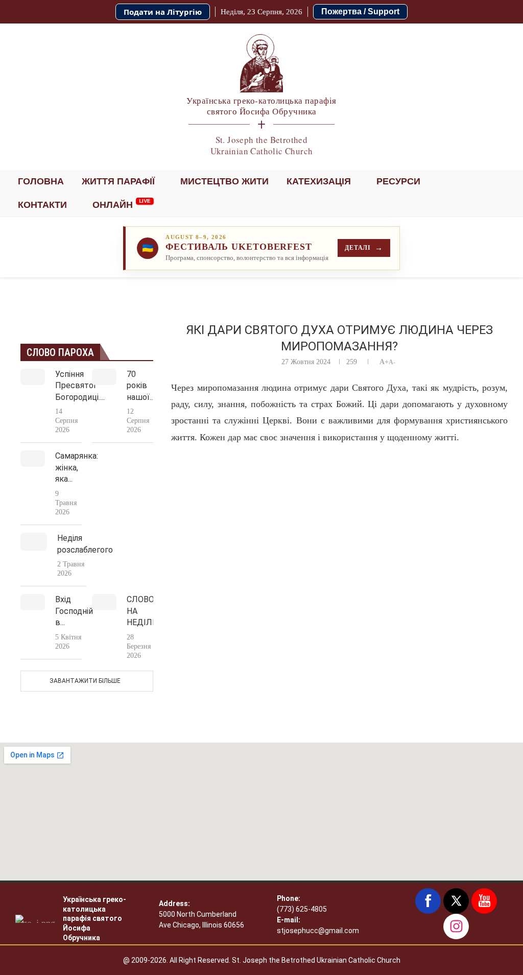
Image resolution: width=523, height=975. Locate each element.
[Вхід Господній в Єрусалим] (32, 602)
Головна (41, 181)
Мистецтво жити (224, 181)
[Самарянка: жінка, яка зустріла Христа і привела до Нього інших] (32, 458)
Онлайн (112, 205)
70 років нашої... (140, 385)
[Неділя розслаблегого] (33, 541)
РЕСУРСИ (398, 181)
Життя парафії (118, 181)
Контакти (42, 205)
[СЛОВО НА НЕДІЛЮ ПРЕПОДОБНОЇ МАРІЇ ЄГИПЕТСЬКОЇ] (104, 602)
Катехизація (319, 181)
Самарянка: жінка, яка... (76, 467)
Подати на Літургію (163, 12)
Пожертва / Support (360, 11)
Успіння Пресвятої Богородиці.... (80, 385)
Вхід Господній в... (74, 610)
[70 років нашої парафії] (104, 377)
